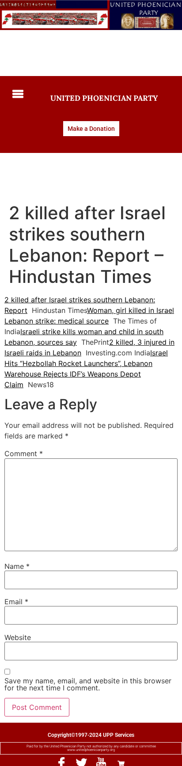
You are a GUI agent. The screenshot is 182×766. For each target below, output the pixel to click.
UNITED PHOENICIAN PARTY (104, 98)
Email (16, 601)
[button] (17, 94)
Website (17, 637)
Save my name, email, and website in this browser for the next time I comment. (87, 684)
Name (17, 566)
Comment (23, 453)
